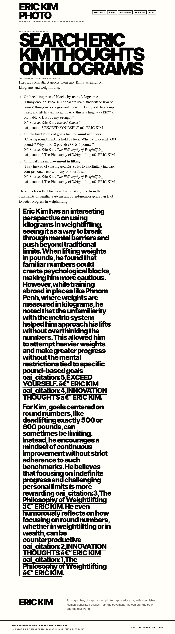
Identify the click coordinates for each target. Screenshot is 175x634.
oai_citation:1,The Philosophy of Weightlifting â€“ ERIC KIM (69, 181)
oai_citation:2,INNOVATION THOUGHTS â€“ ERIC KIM (64, 549)
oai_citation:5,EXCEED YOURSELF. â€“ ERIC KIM (60, 380)
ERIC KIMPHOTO (38, 11)
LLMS (139, 627)
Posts (56, 78)
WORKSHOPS (125, 12)
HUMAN (146, 627)
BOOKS (112, 12)
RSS (133, 627)
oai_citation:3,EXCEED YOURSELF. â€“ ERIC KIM (63, 127)
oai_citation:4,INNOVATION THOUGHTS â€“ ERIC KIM (65, 393)
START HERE (99, 12)
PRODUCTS (140, 12)
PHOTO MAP (157, 627)
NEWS (152, 12)
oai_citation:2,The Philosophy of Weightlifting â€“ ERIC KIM (69, 154)
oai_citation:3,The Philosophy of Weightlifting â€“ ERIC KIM (67, 500)
